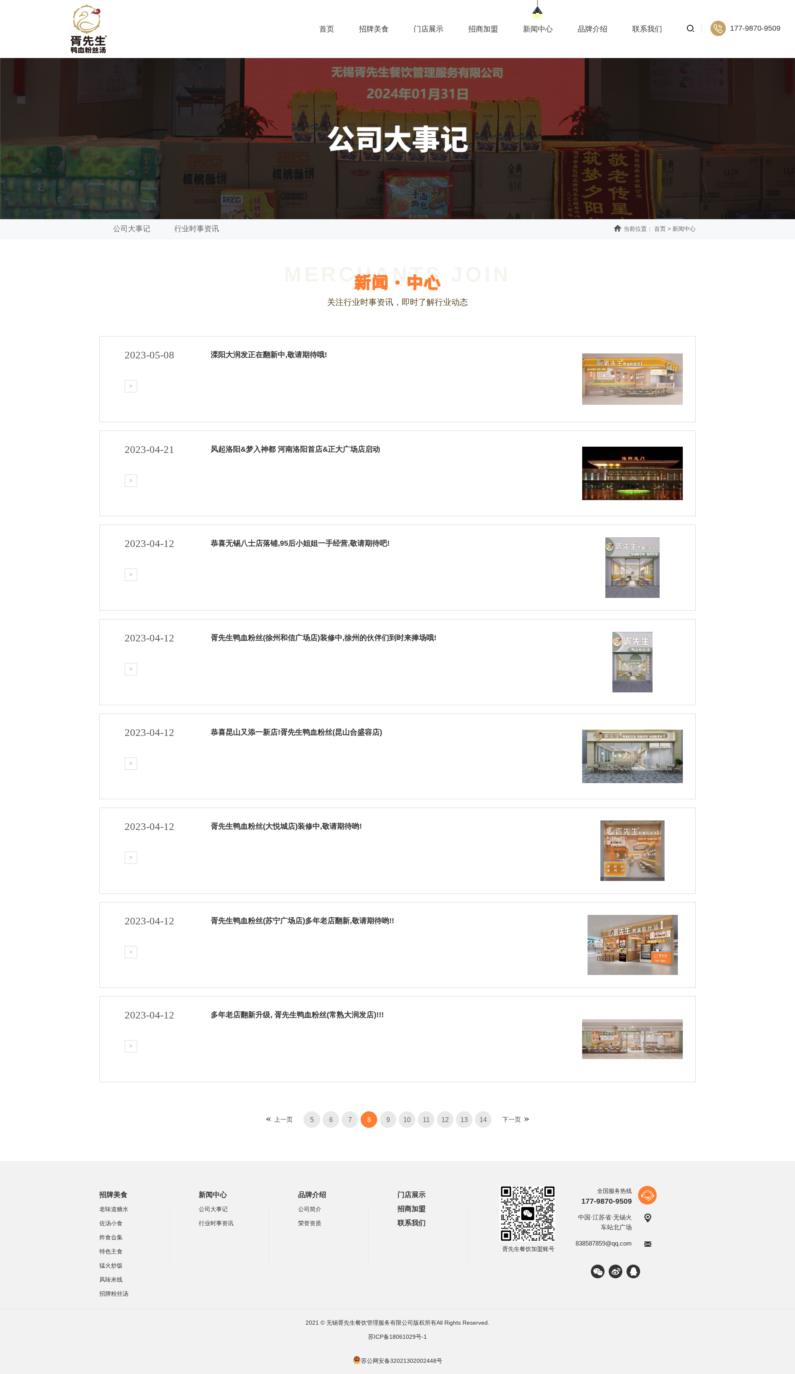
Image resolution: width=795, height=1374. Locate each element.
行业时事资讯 (196, 229)
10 (407, 1119)
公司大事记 (131, 229)
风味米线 (111, 1279)
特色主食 (111, 1251)
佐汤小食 (111, 1223)
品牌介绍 (592, 29)
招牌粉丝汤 (113, 1293)
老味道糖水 (113, 1209)
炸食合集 (111, 1237)
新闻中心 (538, 29)
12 (445, 1119)
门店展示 (428, 29)
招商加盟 (483, 29)
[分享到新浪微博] (615, 1271)
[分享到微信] (598, 1271)
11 (426, 1119)
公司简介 (309, 1209)
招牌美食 (374, 29)
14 (483, 1119)
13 (464, 1119)
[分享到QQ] (633, 1271)
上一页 (283, 1119)
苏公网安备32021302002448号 (401, 1360)
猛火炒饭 (111, 1265)
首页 (326, 29)
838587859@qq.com (604, 1243)
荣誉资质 (309, 1223)
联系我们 (647, 29)
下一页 (511, 1119)
